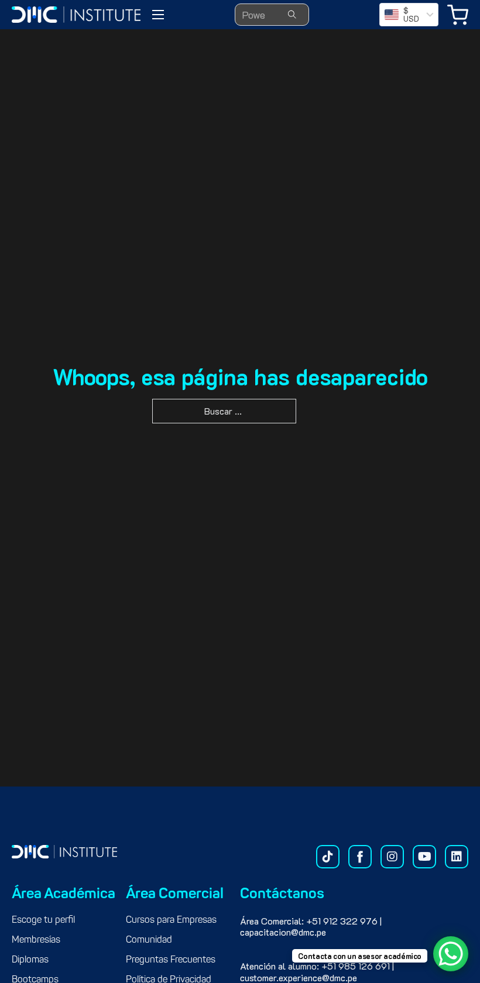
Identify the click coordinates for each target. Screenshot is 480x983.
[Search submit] (292, 14)
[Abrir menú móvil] (158, 14)
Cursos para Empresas (171, 920)
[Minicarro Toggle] (457, 15)
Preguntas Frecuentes (170, 960)
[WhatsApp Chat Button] (450, 953)
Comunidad (149, 940)
